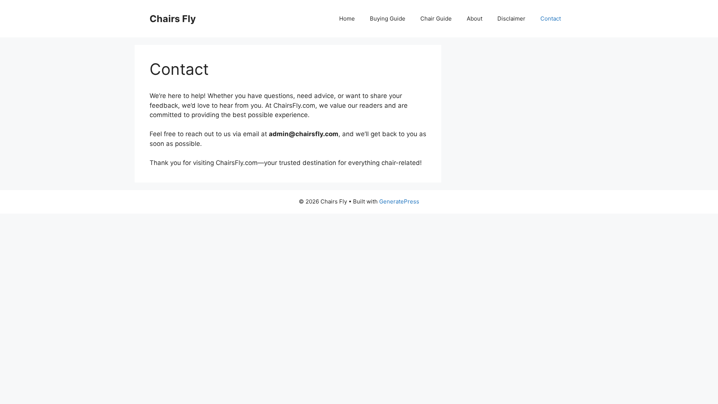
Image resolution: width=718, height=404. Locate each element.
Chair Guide (436, 18)
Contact (550, 18)
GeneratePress (399, 201)
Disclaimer (511, 18)
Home (347, 18)
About (474, 18)
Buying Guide (387, 18)
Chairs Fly (173, 18)
